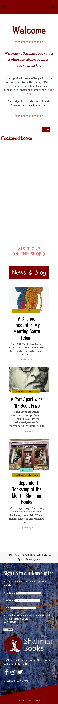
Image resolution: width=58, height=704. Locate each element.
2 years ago (26, 431)
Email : (7, 607)
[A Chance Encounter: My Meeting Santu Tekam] (29, 298)
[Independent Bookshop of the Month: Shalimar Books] (29, 454)
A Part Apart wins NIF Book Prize (26, 402)
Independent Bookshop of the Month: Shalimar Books (27, 492)
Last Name (9, 600)
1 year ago (26, 360)
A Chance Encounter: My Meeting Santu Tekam (26, 327)
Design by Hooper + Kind (29, 701)
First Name (9, 593)
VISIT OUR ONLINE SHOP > (29, 251)
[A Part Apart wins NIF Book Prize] (29, 379)
